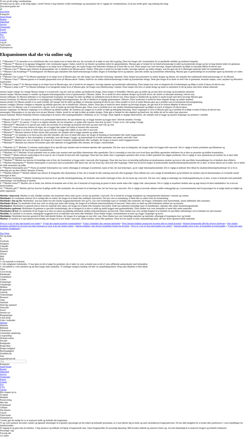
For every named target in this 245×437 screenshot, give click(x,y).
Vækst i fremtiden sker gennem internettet (101, 223)
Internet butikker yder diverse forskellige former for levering (102, 226)
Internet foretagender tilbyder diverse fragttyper (204, 223)
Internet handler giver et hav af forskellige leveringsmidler (200, 226)
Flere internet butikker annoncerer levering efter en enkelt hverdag (151, 223)
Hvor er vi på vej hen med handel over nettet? (20, 223)
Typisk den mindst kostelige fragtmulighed (62, 223)
